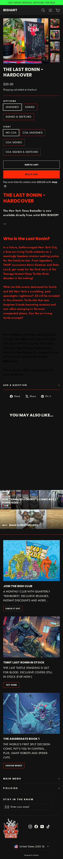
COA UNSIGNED (33, 132)
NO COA (11, 132)
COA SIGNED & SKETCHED (22, 152)
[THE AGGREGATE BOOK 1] (31, 713)
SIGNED (30, 107)
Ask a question (15, 385)
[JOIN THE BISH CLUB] (31, 560)
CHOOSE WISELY (13, 765)
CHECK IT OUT (12, 608)
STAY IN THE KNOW (18, 799)
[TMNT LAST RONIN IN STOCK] (31, 636)
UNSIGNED (12, 107)
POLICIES (10, 788)
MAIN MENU (12, 778)
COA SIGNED (14, 142)
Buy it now (31, 174)
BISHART (10, 10)
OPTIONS (9, 101)
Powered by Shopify (31, 855)
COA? (7, 126)
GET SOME (11, 685)
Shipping (8, 89)
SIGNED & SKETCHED (19, 117)
